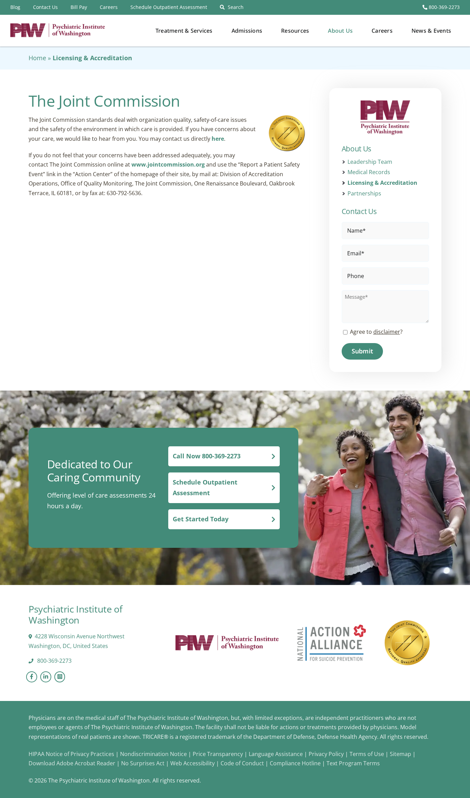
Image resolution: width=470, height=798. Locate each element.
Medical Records (369, 172)
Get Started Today (200, 519)
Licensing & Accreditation (382, 183)
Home (37, 58)
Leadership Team (370, 162)
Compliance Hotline (295, 763)
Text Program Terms (353, 763)
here (218, 138)
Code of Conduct (242, 763)
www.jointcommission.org (168, 164)
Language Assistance (276, 754)
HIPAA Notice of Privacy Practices (71, 754)
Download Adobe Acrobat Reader (72, 763)
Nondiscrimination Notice (153, 754)
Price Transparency (218, 754)
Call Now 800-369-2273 (207, 456)
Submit (362, 351)
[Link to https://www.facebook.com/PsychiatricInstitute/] (31, 676)
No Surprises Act (142, 763)
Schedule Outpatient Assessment (205, 487)
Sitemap (400, 754)
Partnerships (364, 193)
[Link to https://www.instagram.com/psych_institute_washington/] (59, 676)
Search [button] (236, 7)
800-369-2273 (443, 7)
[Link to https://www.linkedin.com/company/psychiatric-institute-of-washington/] (45, 676)
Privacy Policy (327, 754)
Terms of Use (367, 754)
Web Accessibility (192, 763)
